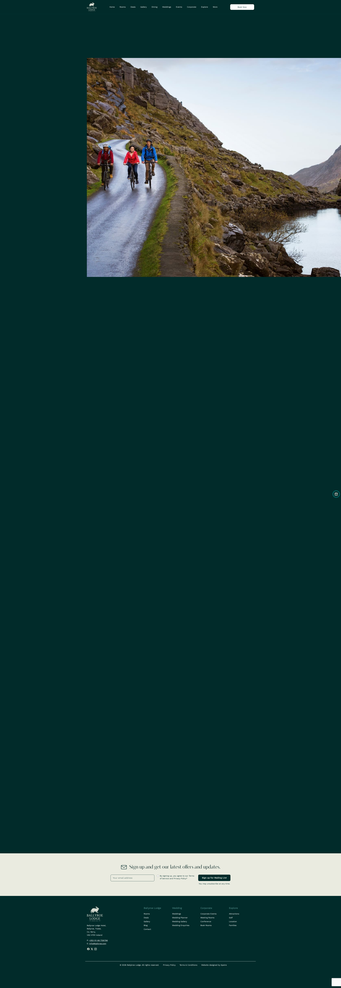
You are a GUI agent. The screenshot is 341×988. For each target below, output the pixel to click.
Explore (204, 7)
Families (232, 925)
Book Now (242, 7)
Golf (231, 918)
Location (233, 921)
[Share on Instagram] (95, 949)
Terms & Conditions (188, 965)
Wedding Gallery (179, 921)
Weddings (166, 7)
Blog (145, 925)
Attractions (234, 914)
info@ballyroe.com (97, 944)
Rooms (123, 7)
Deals (133, 7)
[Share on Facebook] (88, 949)
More (215, 7)
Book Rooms (206, 925)
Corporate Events (208, 914)
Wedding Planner (180, 918)
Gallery (143, 7)
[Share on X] (91, 949)
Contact (147, 929)
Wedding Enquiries (180, 925)
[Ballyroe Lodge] (92, 7)
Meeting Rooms (207, 918)
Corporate (191, 7)
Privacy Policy (169, 965)
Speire (224, 965)
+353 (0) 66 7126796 (98, 940)
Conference (205, 921)
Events (179, 7)
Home (112, 7)
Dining (154, 7)
